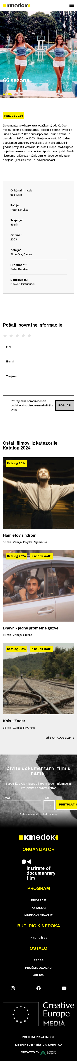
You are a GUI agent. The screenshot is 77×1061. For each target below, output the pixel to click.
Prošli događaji (38, 967)
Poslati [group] (64, 405)
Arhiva (38, 975)
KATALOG (39, 907)
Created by (30, 1052)
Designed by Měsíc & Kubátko (38, 1044)
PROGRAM (38, 900)
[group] (38, 346)
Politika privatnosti (38, 1037)
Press (39, 960)
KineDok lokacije (38, 915)
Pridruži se (38, 937)
